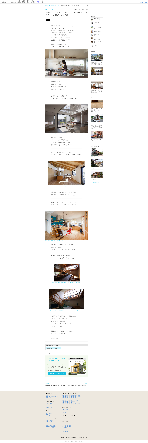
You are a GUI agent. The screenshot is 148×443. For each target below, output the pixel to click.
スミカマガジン (48, 415)
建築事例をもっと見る (97, 182)
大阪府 (68, 400)
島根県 (66, 401)
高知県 (71, 402)
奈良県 (73, 400)
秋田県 (73, 395)
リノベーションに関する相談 (66, 425)
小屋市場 (47, 414)
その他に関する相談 (65, 431)
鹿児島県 (79, 403)
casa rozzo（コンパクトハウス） (51, 425)
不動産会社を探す (64, 412)
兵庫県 (71, 400)
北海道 (63, 395)
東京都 (76, 396)
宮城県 (71, 395)
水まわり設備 (49, 348)
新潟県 (63, 397)
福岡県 (63, 403)
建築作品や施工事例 (49, 413)
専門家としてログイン (49, 407)
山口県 (73, 401)
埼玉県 (71, 396)
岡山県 (68, 401)
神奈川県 (79, 396)
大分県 (73, 403)
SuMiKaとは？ (48, 395)
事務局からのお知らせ (49, 397)
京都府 (66, 400)
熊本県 (71, 403)
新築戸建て (57, 348)
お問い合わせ (84, 437)
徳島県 (63, 402)
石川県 (68, 397)
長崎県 (68, 403)
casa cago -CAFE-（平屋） (50, 427)
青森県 (66, 395)
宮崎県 (76, 403)
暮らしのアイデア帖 (49, 9)
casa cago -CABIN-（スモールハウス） (52, 426)
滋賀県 (63, 400)
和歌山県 (76, 400)
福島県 (79, 395)
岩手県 (68, 395)
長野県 (76, 397)
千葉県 (73, 396)
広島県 (71, 401)
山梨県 (73, 397)
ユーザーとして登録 (49, 403)
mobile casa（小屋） (49, 421)
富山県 (66, 397)
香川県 (66, 402)
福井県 (71, 397)
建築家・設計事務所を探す (66, 409)
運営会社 (74, 437)
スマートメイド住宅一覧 (49, 420)
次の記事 (85, 383)
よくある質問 (79, 437)
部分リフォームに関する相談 (66, 426)
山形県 (76, 395)
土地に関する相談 (64, 427)
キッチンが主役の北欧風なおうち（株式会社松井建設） (54, 240)
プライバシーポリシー (69, 437)
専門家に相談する (66, 421)
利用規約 (62, 437)
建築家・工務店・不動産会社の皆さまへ (52, 396)
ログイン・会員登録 (143, 2)
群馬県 (68, 396)
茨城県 (63, 396)
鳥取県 (63, 401)
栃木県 (66, 396)
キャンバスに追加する (67, 62)
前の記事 (48, 383)
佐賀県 (66, 403)
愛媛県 (68, 402)
